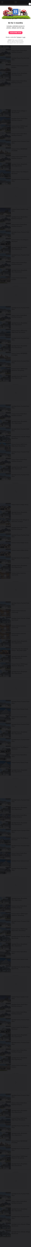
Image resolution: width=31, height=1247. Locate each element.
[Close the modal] (30, 4)
